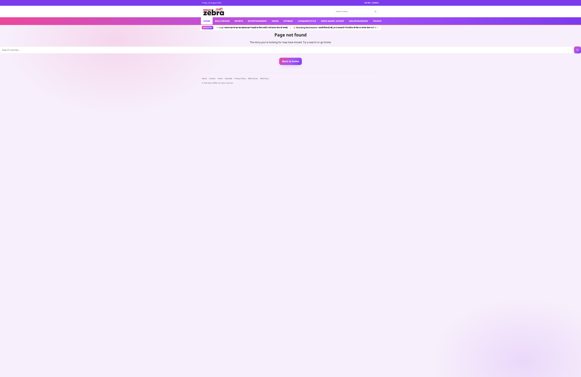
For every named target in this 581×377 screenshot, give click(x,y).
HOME (206, 20)
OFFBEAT (288, 20)
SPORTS (239, 20)
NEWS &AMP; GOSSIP (332, 20)
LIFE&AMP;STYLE (307, 20)
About (204, 78)
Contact (212, 78)
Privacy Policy (240, 78)
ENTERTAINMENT (257, 20)
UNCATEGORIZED (358, 20)
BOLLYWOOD (222, 20)
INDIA (275, 20)
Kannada (228, 78)
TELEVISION (379, 20)
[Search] (375, 11)
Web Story (264, 78)
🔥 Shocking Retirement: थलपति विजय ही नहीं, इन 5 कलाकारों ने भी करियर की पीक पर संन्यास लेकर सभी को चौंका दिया (304, 27)
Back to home (290, 61)
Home (220, 78)
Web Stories (253, 78)
